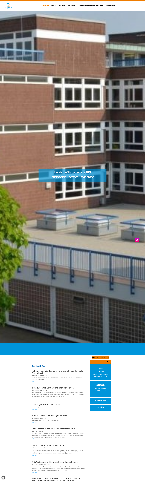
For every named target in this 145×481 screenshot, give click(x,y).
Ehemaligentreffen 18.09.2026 (46, 404)
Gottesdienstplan (100, 362)
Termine (53, 6)
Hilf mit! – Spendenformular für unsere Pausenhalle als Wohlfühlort (57, 372)
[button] (3, 477)
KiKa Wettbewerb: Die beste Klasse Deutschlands (55, 462)
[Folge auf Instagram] (137, 240)
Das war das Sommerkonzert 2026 (48, 445)
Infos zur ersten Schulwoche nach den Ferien (53, 387)
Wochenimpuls (100, 358)
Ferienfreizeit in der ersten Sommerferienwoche (54, 428)
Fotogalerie (100, 385)
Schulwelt (99, 6)
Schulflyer (100, 407)
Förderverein (110, 6)
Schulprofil (72, 6)
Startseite (46, 6)
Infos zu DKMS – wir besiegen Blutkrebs (50, 415)
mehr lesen (34, 381)
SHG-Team (61, 6)
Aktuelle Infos (43, 375)
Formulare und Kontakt (87, 6)
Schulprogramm (100, 400)
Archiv (48, 464)
